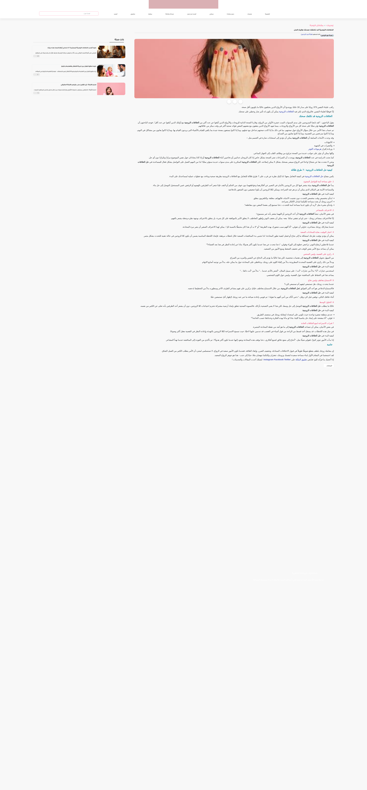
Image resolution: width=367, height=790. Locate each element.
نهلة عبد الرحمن (307, 34)
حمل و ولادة (230, 14)
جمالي (211, 14)
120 (38, 74)
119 (38, 56)
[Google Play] (301, 586)
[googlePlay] (197, 7)
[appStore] (204, 7)
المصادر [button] (329, 366)
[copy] (241, 102)
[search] (92, 13)
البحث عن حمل (191, 14)
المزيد (115, 14)
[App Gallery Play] (286, 586)
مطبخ (150, 14)
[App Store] (316, 586)
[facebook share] (229, 102)
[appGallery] (190, 7)
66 (38, 93)
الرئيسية (267, 14)
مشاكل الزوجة (316, 25)
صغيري (133, 14)
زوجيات (249, 14)
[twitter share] (235, 102)
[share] (95, 56)
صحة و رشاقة (169, 14)
